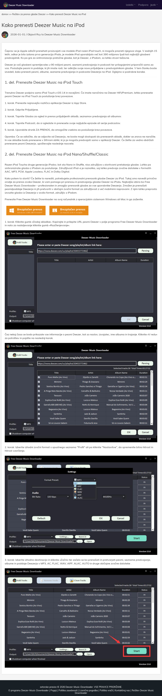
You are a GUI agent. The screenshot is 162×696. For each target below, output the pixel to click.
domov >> (7, 14)
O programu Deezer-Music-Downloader (28, 690)
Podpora (143, 4)
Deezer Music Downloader (59, 34)
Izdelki (129, 4)
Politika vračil (106, 690)
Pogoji (53, 690)
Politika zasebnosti (68, 690)
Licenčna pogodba (88, 690)
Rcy (38, 34)
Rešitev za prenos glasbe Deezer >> (30, 14)
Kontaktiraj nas (122, 690)
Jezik (153, 4)
